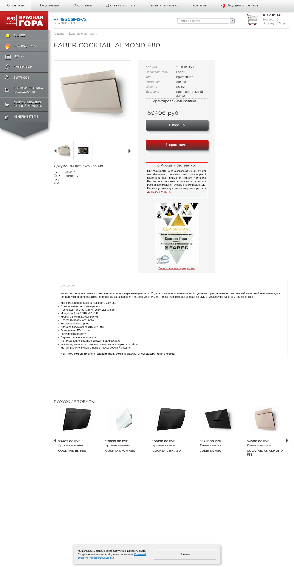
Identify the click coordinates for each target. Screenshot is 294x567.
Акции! (19, 35)
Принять (185, 554)
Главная (59, 34)
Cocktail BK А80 (166, 451)
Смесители (23, 67)
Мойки (19, 57)
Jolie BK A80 (210, 451)
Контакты (199, 5)
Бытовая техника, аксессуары (29, 90)
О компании (82, 5)
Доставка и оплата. (159, 191)
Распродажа (25, 46)
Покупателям (49, 5)
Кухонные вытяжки (82, 34)
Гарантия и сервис (163, 5)
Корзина (272, 15)
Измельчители (26, 117)
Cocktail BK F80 (72, 451)
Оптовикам (15, 5)
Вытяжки (21, 78)
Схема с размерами (71, 174)
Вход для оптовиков (242, 5)
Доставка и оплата (120, 5)
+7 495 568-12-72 (70, 20)
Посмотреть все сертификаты (176, 268)
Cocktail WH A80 (120, 451)
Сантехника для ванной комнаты (28, 104)
